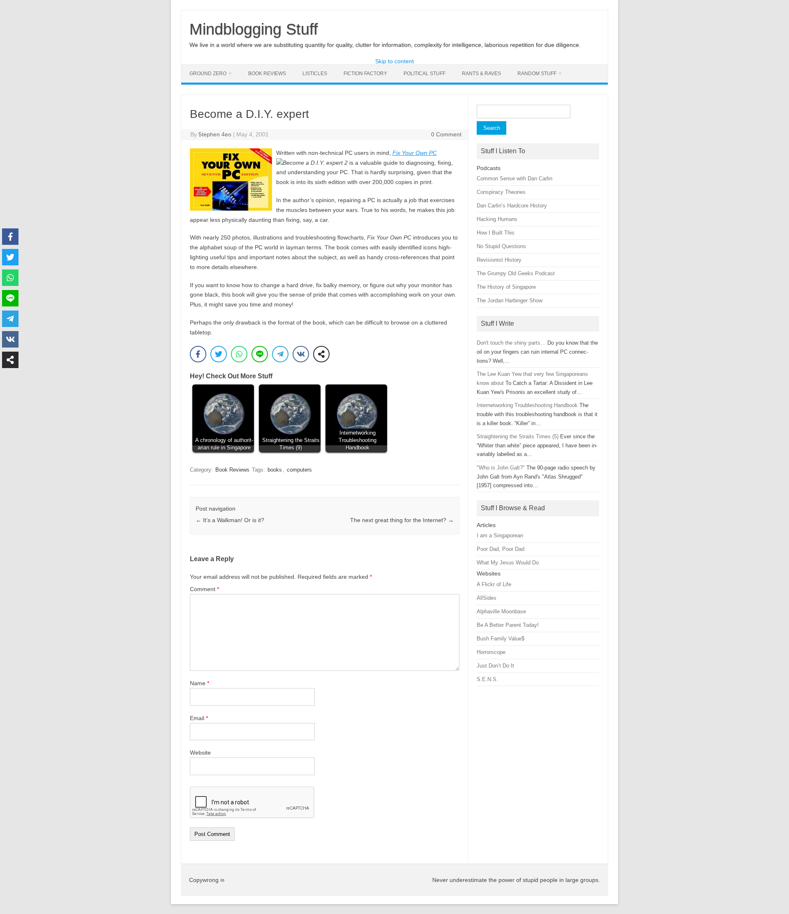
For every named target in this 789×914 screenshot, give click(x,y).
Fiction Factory (365, 73)
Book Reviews (267, 73)
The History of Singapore (506, 287)
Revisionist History (499, 260)
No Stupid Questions (501, 246)
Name (199, 683)
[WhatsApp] (239, 354)
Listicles (314, 73)
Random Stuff (536, 73)
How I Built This (495, 233)
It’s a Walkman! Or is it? (230, 520)
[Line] (259, 354)
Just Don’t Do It (495, 666)
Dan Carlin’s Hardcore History (512, 206)
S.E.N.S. (487, 679)
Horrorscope (491, 652)
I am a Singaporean (500, 535)
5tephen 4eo (214, 134)
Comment (204, 589)
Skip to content (394, 61)
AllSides (486, 598)
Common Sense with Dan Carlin (514, 178)
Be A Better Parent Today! (508, 625)
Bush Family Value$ (500, 638)
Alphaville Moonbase (501, 611)
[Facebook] (198, 354)
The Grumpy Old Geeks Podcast (516, 273)
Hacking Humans (497, 219)
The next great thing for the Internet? (402, 520)
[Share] (321, 354)
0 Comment (446, 134)
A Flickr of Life (494, 584)
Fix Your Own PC (414, 153)
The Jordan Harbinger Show (509, 300)
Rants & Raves (481, 73)
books (275, 470)
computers (299, 470)
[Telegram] (280, 354)
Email (199, 718)
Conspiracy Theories (501, 192)
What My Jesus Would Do (508, 562)
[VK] (301, 354)
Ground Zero (207, 73)
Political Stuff (424, 73)
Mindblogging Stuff (253, 29)
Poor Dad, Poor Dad (500, 549)
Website (200, 752)
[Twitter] (218, 354)
